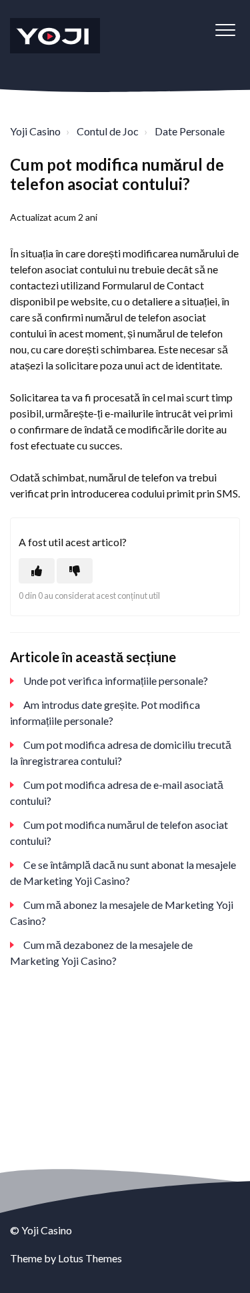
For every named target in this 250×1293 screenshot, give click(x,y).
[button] (225, 30)
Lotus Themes (90, 1258)
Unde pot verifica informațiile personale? (115, 680)
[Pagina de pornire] (55, 35)
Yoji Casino (35, 131)
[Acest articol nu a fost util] (75, 570)
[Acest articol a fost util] (37, 570)
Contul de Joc (108, 131)
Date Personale (190, 131)
